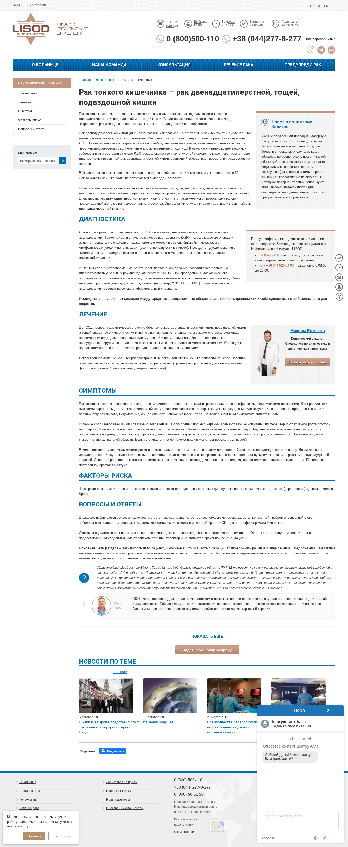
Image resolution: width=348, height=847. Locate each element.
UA (312, 6)
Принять (34, 836)
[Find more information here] (300, 774)
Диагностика (27, 93)
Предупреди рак (303, 64)
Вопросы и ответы (32, 129)
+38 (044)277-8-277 (267, 38)
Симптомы (26, 111)
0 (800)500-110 (193, 38)
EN (326, 6)
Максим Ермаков (307, 331)
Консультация (174, 64)
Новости (120, 672)
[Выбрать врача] (339, 287)
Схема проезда (185, 832)
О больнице (45, 64)
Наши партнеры (118, 799)
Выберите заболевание (37, 161)
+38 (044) (192, 787)
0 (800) (188, 780)
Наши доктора (29, 791)
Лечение (24, 102)
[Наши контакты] (339, 277)
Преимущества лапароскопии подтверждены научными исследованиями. (232, 727)
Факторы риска (29, 120)
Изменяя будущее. (159, 722)
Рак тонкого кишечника (40, 83)
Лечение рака (238, 64)
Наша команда (109, 64)
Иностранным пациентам (124, 808)
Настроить (61, 836)
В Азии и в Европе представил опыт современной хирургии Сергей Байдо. (109, 727)
